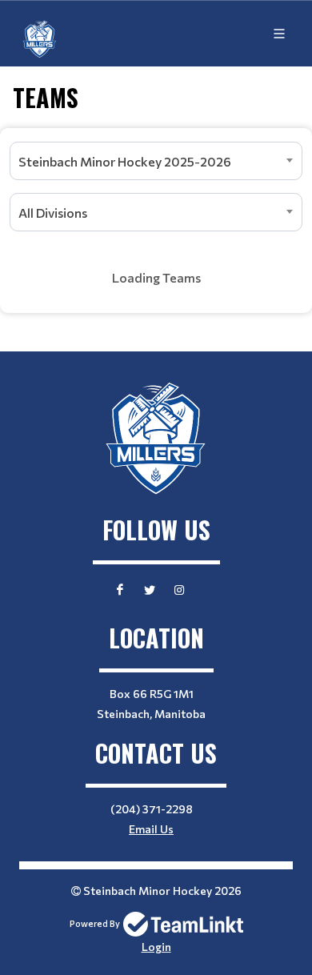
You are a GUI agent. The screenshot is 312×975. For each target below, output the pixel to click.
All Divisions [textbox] (52, 212)
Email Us (151, 829)
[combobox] (156, 161)
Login (156, 946)
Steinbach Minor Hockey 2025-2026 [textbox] (124, 161)
